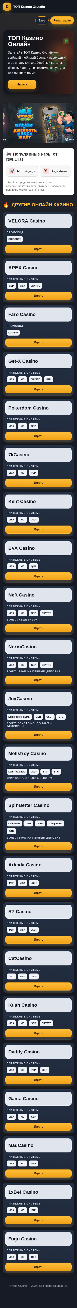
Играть (22, 84)
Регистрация (62, 20)
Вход (41, 20)
